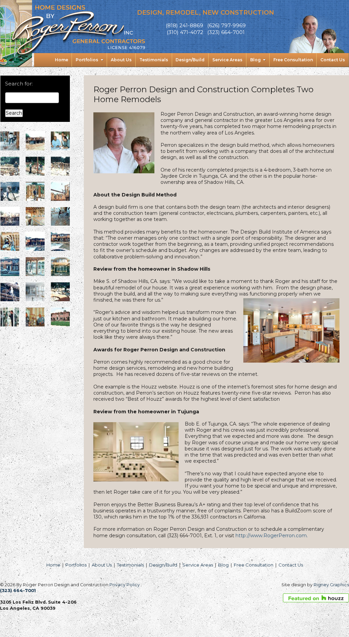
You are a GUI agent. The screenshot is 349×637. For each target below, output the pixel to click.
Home (53, 565)
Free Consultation (253, 565)
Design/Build (163, 565)
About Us (102, 565)
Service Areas (197, 565)
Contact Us (290, 565)
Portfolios (76, 565)
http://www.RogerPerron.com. (272, 535)
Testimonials (130, 565)
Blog (223, 565)
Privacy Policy (124, 584)
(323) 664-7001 (18, 590)
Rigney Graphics (331, 584)
